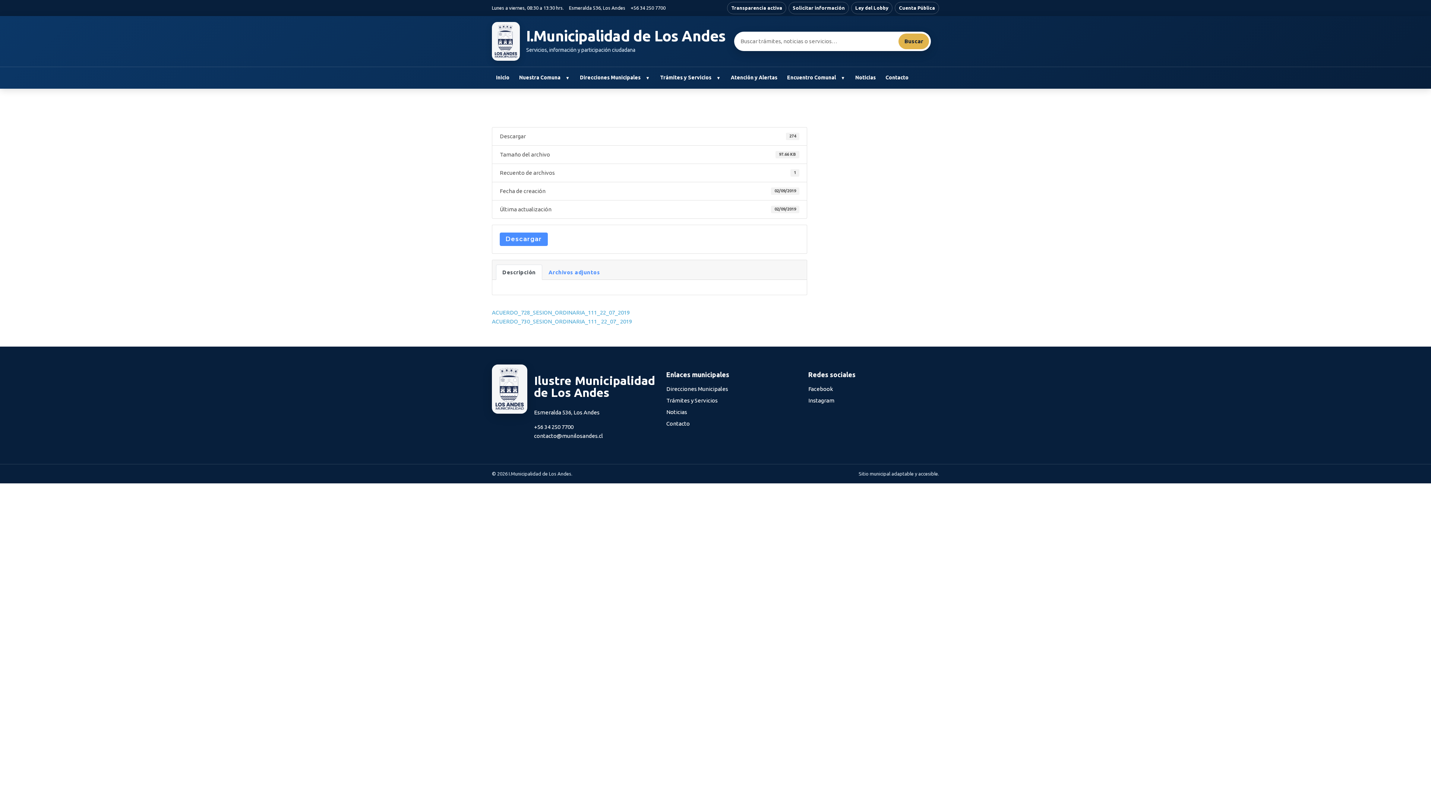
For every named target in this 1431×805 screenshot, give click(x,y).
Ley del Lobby (871, 7)
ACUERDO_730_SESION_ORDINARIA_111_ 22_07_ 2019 (562, 321)
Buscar (913, 41)
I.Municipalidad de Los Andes (626, 36)
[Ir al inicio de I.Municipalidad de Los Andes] (506, 41)
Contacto (897, 77)
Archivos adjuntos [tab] (574, 272)
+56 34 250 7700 (648, 7)
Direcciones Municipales (610, 77)
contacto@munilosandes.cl (568, 436)
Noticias (865, 77)
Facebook (820, 389)
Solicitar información (819, 7)
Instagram (821, 400)
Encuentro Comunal (811, 77)
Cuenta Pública (917, 7)
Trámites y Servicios (685, 77)
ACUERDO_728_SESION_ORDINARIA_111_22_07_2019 (561, 312)
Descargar (524, 239)
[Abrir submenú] (567, 78)
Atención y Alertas (754, 77)
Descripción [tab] (519, 272)
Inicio (502, 77)
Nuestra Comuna (539, 77)
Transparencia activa (756, 7)
